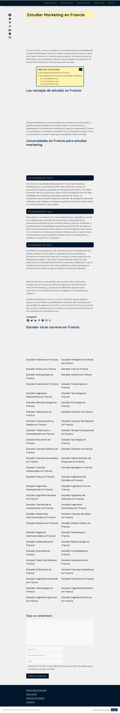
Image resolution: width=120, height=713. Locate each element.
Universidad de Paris (50, 79)
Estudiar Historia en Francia (76, 374)
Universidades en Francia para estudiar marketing (60, 76)
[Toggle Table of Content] (80, 69)
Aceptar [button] (114, 709)
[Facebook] (28, 320)
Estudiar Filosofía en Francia (77, 411)
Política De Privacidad (36, 690)
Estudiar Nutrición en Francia (42, 383)
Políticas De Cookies (35, 698)
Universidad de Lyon (51, 81)
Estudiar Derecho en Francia (77, 448)
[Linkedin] (35, 320)
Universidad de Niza (50, 84)
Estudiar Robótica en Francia (42, 359)
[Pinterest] (39, 320)
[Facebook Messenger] (42, 320)
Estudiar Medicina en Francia (42, 523)
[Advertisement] (60, 32)
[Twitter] (31, 320)
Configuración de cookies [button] (101, 710)
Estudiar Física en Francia (40, 476)
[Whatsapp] (50, 320)
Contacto (30, 702)
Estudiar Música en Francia (41, 368)
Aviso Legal (31, 694)
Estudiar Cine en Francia (74, 368)
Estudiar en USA (99, 3)
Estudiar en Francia (50, 3)
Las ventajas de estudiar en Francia (54, 73)
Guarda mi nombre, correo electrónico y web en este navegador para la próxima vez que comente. (60, 667)
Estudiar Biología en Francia (76, 467)
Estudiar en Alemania (83, 3)
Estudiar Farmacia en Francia (77, 578)
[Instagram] (46, 320)
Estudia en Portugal (66, 3)
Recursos (111, 3)
